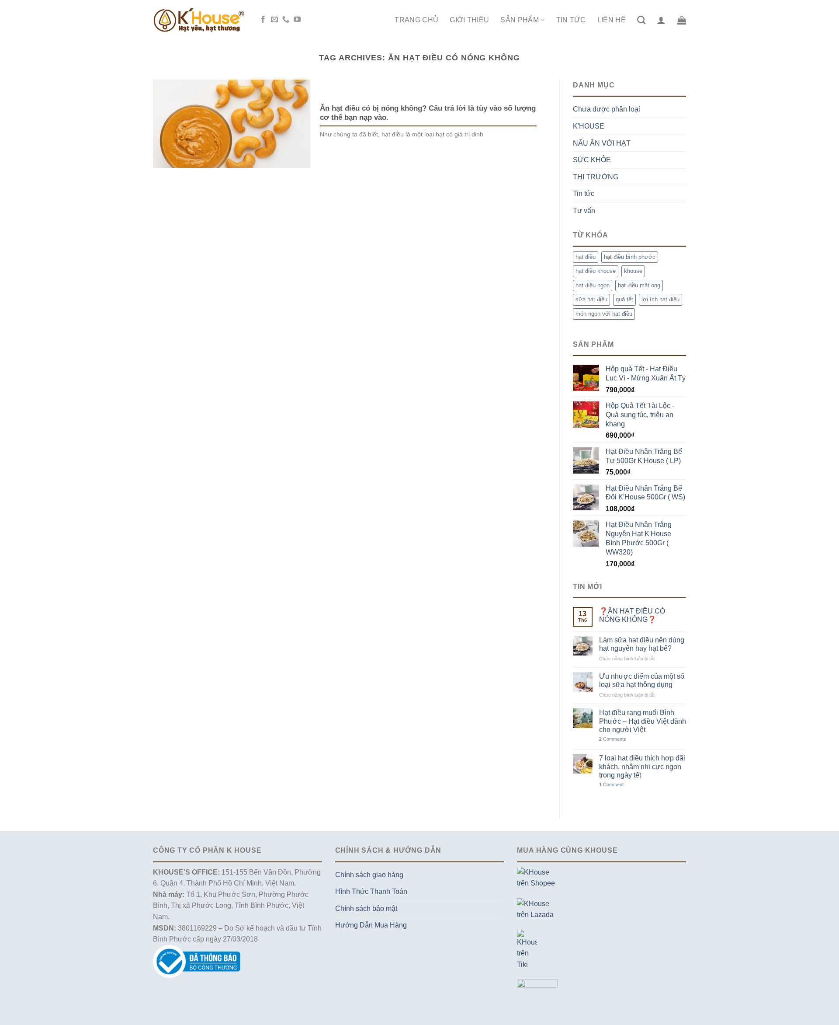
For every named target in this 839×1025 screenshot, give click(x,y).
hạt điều (586, 257)
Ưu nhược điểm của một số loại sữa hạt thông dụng (641, 680)
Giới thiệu (469, 20)
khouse (633, 271)
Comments (612, 739)
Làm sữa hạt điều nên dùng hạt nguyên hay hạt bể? (641, 644)
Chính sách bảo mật (366, 908)
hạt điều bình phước (629, 257)
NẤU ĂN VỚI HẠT (602, 143)
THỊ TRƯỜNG (595, 177)
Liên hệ (611, 20)
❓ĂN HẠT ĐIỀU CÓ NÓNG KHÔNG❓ (632, 615)
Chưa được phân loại (606, 109)
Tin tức (571, 20)
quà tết (624, 299)
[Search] (641, 19)
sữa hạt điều (591, 299)
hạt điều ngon (593, 285)
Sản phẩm (519, 20)
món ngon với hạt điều (604, 313)
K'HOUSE (588, 126)
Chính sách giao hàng (369, 875)
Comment (611, 784)
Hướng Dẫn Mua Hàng (371, 925)
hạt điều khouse (596, 271)
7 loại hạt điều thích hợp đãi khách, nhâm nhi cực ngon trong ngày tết (642, 766)
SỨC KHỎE (592, 160)
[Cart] (681, 20)
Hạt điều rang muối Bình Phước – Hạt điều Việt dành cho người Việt (642, 721)
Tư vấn (584, 210)
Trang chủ (416, 20)
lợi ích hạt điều (660, 299)
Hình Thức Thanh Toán (371, 891)
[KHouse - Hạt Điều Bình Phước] (198, 20)
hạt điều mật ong (639, 285)
